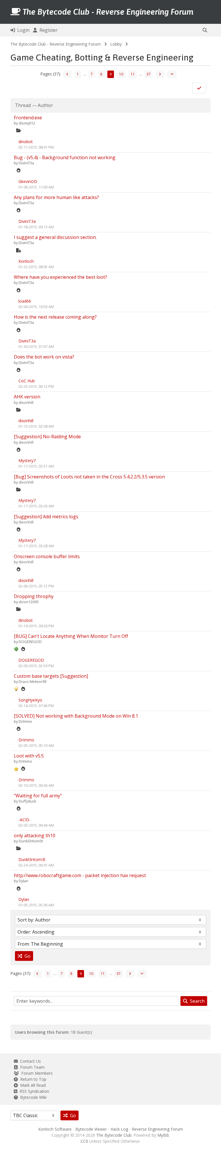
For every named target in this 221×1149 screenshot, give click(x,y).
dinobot (25, 141)
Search (196, 1001)
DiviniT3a (26, 162)
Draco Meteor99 (32, 681)
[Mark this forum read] (199, 88)
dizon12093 (29, 601)
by (16, 123)
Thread (23, 105)
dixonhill (26, 402)
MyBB (163, 1135)
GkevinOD (27, 181)
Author (45, 105)
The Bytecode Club (114, 1135)
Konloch (26, 261)
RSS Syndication (33, 1091)
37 (148, 74)
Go (26, 956)
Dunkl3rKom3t (31, 841)
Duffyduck (27, 801)
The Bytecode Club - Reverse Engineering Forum (55, 44)
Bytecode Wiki (32, 1097)
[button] (205, 30)
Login (22, 30)
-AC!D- (24, 819)
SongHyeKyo (30, 700)
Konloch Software (55, 1129)
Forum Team (31, 1067)
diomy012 (27, 123)
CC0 (84, 1141)
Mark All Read (32, 1085)
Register (47, 30)
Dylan (23, 880)
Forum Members (36, 1073)
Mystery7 (27, 460)
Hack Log (119, 1129)
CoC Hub (26, 380)
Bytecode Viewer (91, 1129)
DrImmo (25, 721)
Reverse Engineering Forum (157, 1129)
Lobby (116, 44)
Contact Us (29, 1061)
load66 (24, 301)
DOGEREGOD (30, 641)
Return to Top (32, 1079)
